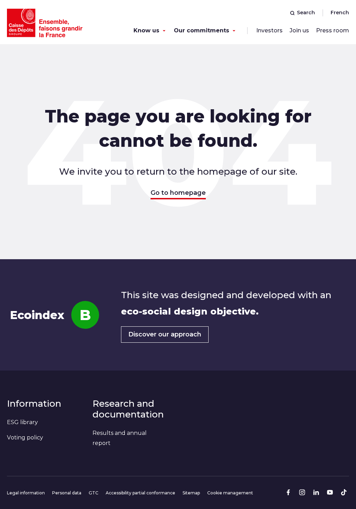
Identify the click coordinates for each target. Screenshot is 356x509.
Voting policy (25, 437)
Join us (299, 30)
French (340, 12)
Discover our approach (164, 334)
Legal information (26, 492)
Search (306, 12)
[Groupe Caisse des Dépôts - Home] (44, 23)
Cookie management (230, 492)
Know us (146, 30)
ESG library (22, 422)
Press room (332, 30)
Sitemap (191, 492)
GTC (93, 492)
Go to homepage (178, 193)
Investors (269, 30)
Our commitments (201, 30)
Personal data (66, 492)
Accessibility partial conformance (140, 492)
